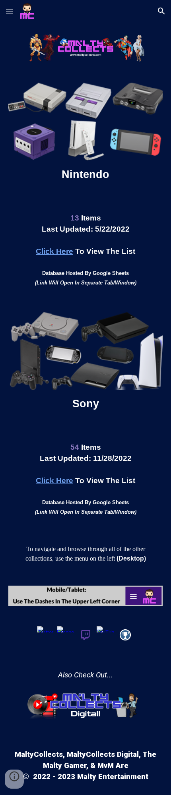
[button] (9, 11)
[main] (85, 174)
